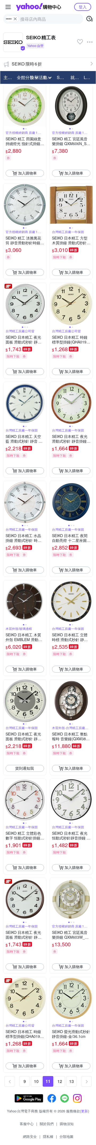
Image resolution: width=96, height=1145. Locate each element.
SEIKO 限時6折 (27, 64)
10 (36, 1081)
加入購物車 (27, 173)
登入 (83, 7)
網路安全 (30, 1136)
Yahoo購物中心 (38, 7)
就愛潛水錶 (75, 77)
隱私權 (48, 1136)
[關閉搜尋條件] (15, 18)
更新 (84, 1110)
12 (59, 1081)
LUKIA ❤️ (89, 77)
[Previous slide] (6, 105)
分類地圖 (66, 1136)
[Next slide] (42, 105)
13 (71, 1081)
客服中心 (27, 1123)
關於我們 (47, 1123)
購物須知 (67, 1123)
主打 (7, 77)
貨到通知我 (24, 768)
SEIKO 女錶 (62, 77)
